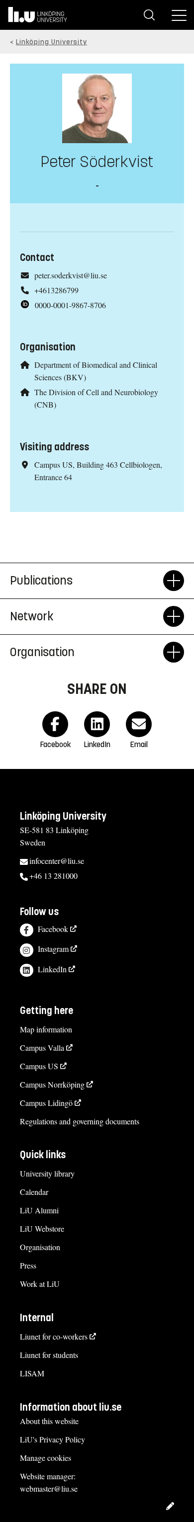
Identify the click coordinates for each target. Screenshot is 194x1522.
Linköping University (51, 42)
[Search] (149, 15)
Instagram (53, 948)
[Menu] (179, 15)
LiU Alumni (39, 1210)
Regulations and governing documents (79, 1121)
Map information (46, 1029)
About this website (49, 1421)
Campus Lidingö (46, 1103)
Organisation (40, 1247)
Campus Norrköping (52, 1084)
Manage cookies (45, 1457)
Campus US (39, 1066)
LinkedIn (52, 969)
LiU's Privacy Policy (52, 1439)
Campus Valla (42, 1047)
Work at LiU (40, 1283)
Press (28, 1265)
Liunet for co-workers (54, 1336)
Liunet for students (49, 1355)
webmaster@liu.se (49, 1488)
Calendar (34, 1191)
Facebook (53, 929)
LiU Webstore (42, 1228)
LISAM (32, 1373)
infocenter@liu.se (56, 860)
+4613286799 (56, 290)
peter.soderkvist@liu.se (70, 275)
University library (47, 1173)
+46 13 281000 (53, 875)
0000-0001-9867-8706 (70, 305)
